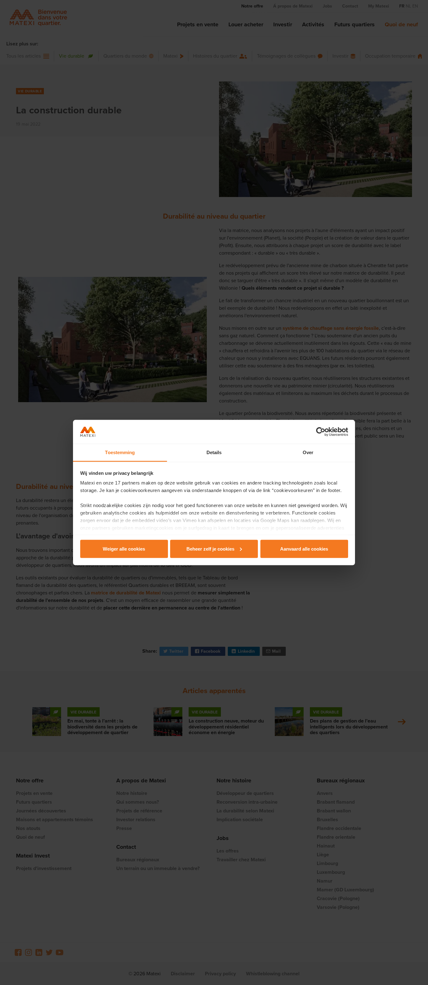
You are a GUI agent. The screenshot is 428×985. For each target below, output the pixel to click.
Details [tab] (214, 452)
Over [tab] (308, 452)
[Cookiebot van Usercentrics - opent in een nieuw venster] (320, 432)
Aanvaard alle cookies (304, 548)
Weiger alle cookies (124, 548)
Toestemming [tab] (120, 452)
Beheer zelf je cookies (210, 548)
